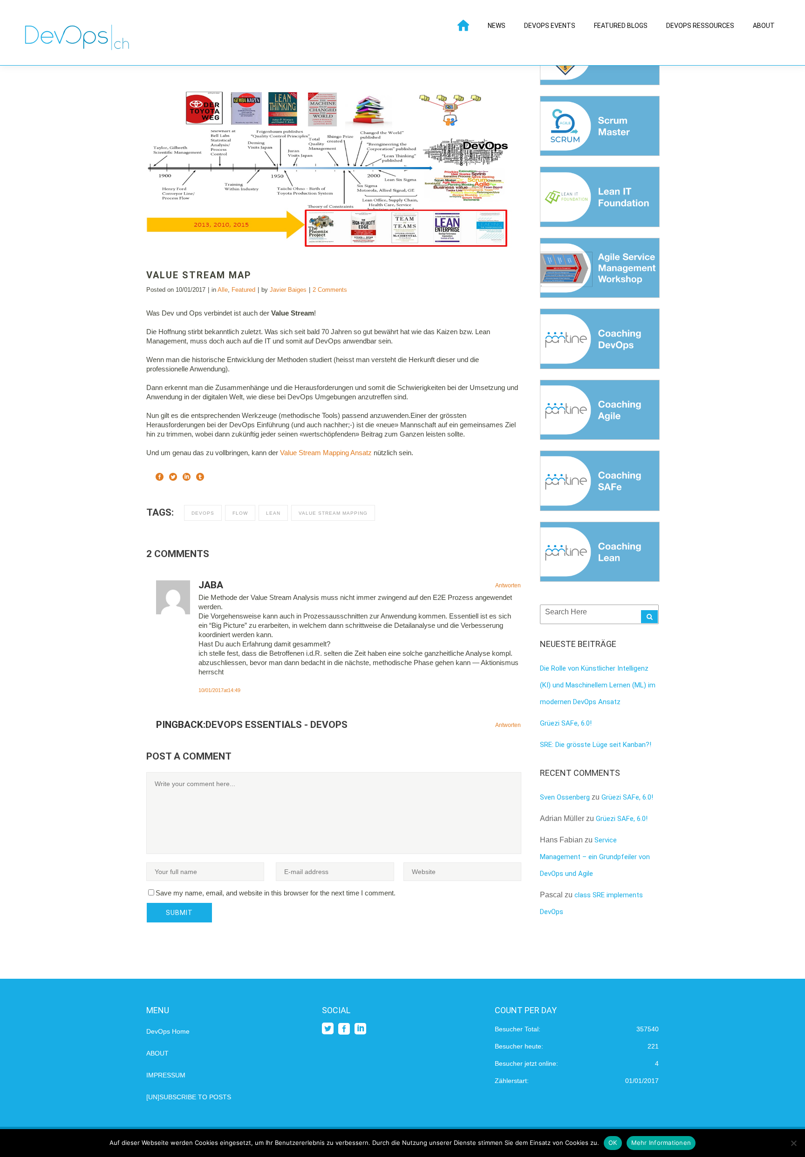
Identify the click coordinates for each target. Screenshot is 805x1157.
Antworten (508, 585)
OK (612, 1142)
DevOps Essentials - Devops (276, 724)
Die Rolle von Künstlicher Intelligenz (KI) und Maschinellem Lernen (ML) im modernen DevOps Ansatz (597, 685)
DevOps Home (168, 1031)
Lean (273, 513)
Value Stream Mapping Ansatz (326, 453)
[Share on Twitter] (173, 476)
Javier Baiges (288, 289)
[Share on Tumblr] (200, 476)
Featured (243, 289)
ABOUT (157, 1053)
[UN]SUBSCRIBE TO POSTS (188, 1097)
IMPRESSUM (165, 1075)
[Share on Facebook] (160, 476)
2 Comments (330, 289)
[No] (793, 1143)
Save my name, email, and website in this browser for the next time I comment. (276, 893)
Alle (223, 289)
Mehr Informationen (661, 1142)
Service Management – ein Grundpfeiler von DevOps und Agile (595, 857)
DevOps (202, 513)
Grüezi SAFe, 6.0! (566, 723)
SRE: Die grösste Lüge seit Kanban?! (595, 744)
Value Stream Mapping (333, 513)
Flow (240, 513)
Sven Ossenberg (565, 797)
